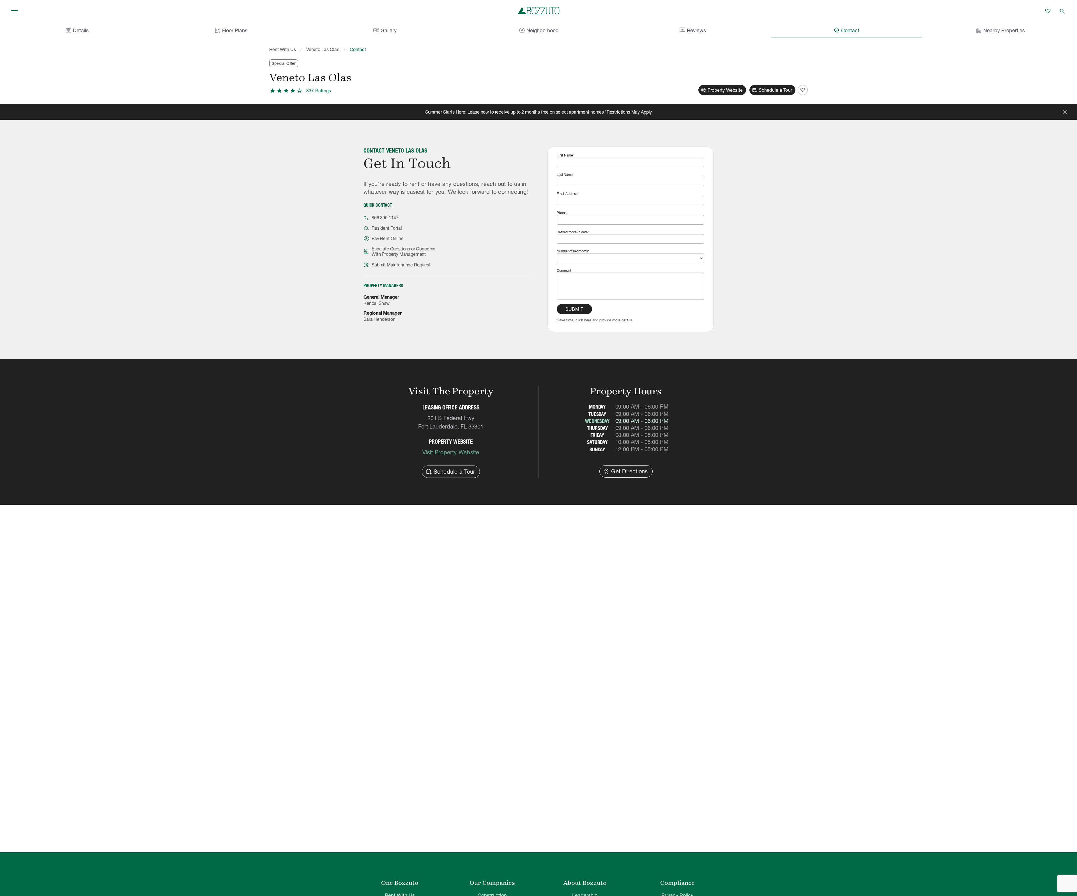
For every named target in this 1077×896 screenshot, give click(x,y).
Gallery (385, 30)
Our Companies (492, 882)
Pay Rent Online (388, 238)
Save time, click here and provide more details (594, 320)
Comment (564, 270)
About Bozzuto (585, 882)
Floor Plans (234, 30)
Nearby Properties (1000, 30)
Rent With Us (282, 49)
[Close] (1065, 112)
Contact (846, 30)
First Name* (565, 155)
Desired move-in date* (573, 232)
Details (77, 30)
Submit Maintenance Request (401, 265)
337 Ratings (318, 90)
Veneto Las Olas (322, 49)
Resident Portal (387, 228)
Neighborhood (539, 30)
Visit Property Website (450, 452)
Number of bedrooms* (573, 251)
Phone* (562, 213)
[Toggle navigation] (14, 11)
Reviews (692, 30)
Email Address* (568, 194)
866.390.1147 (385, 217)
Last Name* (565, 174)
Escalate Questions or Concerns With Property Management (403, 251)
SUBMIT (574, 309)
